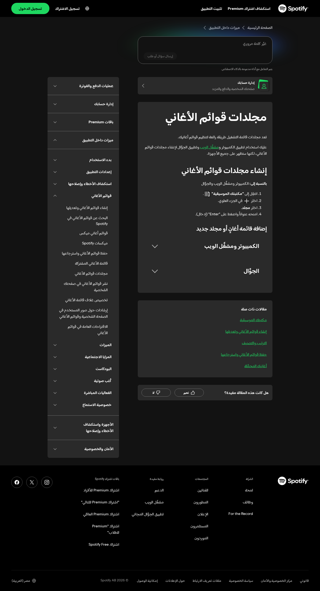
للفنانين (202, 490)
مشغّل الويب (154, 502)
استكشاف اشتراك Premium (249, 8)
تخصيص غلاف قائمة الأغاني (86, 299)
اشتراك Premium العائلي (101, 514)
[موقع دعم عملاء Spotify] (293, 8)
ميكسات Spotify (95, 243)
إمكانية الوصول (147, 580)
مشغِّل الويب (209, 147)
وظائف (248, 502)
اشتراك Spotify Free (104, 544)
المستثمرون (199, 526)
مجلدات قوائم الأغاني (91, 273)
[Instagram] (46, 482)
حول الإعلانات (175, 580)
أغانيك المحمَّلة (255, 365)
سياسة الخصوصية (241, 580)
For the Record (240, 513)
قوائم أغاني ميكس (93, 233)
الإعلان (202, 514)
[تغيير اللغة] (87, 8)
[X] (31, 482)
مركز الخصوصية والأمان (276, 580)
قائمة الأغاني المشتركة (91, 263)
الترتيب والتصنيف (254, 342)
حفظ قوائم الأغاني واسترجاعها (244, 354)
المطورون (200, 502)
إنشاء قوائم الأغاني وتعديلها (246, 331)
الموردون (201, 538)
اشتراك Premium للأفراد (101, 490)
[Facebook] (16, 482)
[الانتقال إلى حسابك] (144, 86)
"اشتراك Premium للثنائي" (100, 502)
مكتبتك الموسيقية (253, 319)
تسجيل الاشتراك (67, 8)
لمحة (249, 490)
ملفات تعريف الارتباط (207, 580)
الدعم (159, 490)
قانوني (304, 580)
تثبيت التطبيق (211, 8)
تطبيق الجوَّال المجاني (148, 514)
